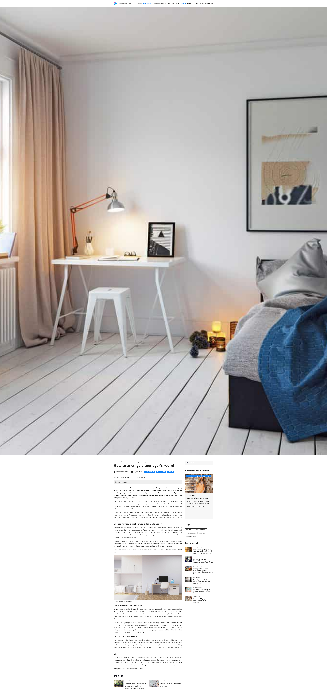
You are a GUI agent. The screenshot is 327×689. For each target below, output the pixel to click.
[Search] (187, 463)
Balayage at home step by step (197, 498)
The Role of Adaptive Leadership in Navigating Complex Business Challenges (203, 560)
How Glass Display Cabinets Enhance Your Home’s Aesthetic (202, 600)
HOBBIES (183, 3)
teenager (202, 533)
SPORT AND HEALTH (173, 3)
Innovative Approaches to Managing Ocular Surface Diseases (201, 591)
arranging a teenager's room (196, 530)
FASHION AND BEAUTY (159, 3)
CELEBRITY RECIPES (192, 3)
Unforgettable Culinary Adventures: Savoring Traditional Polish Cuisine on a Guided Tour (203, 571)
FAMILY (140, 3)
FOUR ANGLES (147, 3)
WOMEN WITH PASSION (206, 3)
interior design (191, 533)
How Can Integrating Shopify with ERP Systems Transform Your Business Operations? (202, 551)
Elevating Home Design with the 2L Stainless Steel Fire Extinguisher (202, 581)
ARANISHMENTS (149, 472)
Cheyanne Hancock (122, 472)
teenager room (191, 536)
